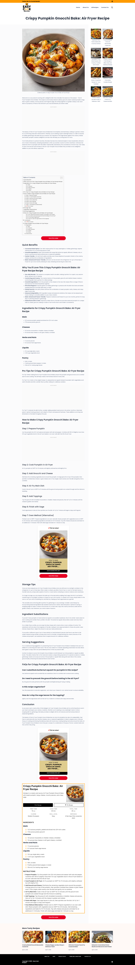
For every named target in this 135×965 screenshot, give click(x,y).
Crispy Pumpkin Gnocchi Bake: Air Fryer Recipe (36, 223)
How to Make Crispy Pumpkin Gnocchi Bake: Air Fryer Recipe (39, 193)
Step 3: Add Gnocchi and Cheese (33, 198)
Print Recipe (38, 805)
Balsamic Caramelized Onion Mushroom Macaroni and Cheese (102, 945)
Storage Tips (27, 207)
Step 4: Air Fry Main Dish (31, 200)
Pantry (29, 190)
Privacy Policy (62, 956)
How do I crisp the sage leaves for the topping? (39, 218)
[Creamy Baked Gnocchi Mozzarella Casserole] (32, 937)
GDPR (54, 956)
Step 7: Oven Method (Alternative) (34, 204)
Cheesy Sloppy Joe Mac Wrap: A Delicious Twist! (96, 99)
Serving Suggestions (29, 211)
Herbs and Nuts (31, 187)
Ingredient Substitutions (30, 209)
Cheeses (30, 186)
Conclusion (27, 220)
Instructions (29, 233)
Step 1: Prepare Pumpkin (31, 195)
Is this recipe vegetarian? (33, 217)
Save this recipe (53, 238)
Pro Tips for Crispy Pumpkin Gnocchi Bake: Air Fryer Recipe (39, 192)
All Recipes (95, 7)
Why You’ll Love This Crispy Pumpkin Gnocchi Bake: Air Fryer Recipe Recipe (43, 181)
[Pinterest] (112, 1)
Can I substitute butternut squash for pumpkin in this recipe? (41, 214)
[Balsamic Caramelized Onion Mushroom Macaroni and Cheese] (102, 937)
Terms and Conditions (75, 956)
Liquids (29, 189)
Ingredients (28, 225)
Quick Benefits (27, 180)
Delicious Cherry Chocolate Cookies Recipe (107, 80)
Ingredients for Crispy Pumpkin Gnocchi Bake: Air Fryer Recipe (40, 183)
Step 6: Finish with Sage (31, 203)
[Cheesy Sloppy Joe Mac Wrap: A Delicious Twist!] (55, 937)
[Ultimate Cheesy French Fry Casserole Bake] (79, 937)
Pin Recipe (70, 805)
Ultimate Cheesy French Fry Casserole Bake (107, 99)
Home (78, 7)
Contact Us (105, 7)
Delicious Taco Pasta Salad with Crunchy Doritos (96, 41)
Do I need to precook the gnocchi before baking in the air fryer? (42, 215)
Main (29, 184)
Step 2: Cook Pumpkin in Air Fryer (33, 196)
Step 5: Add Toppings (31, 201)
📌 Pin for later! (29, 206)
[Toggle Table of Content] (60, 178)
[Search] (112, 7)
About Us (86, 7)
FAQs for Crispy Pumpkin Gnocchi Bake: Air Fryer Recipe (38, 213)
